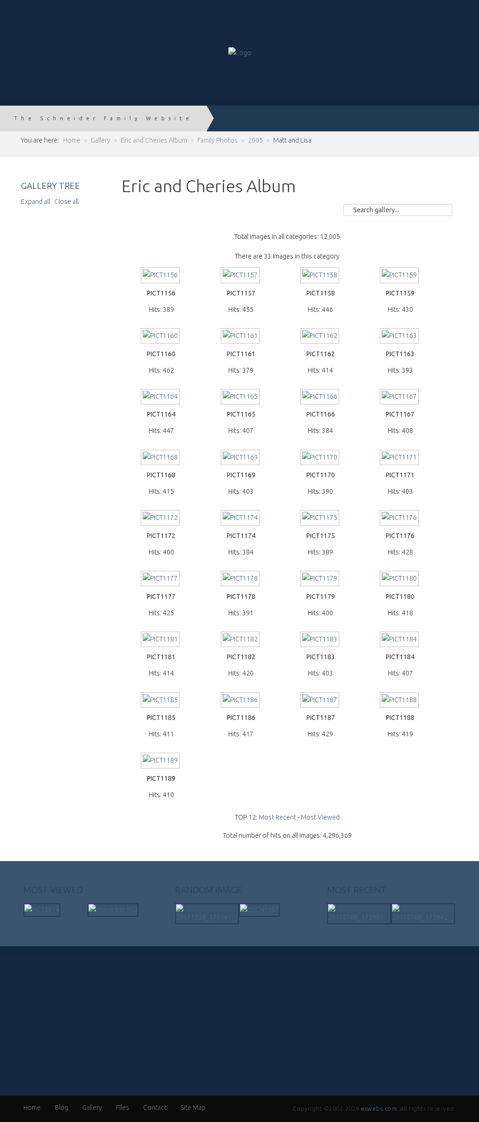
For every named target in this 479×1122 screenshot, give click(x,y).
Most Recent (277, 817)
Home (32, 1107)
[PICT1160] (161, 336)
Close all (66, 201)
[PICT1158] (320, 276)
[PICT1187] (320, 701)
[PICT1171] (400, 458)
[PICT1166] (320, 397)
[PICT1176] (400, 518)
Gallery (92, 1107)
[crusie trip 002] (112, 909)
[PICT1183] (320, 640)
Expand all (37, 201)
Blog (61, 1107)
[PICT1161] (241, 336)
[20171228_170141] (207, 913)
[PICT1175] (320, 518)
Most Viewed (320, 817)
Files (122, 1107)
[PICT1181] (161, 640)
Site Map (193, 1107)
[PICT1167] (400, 397)
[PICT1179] (320, 579)
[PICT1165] (241, 397)
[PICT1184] (400, 640)
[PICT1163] (400, 336)
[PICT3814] (41, 909)
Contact (155, 1107)
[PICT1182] (241, 640)
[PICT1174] (241, 518)
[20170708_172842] (423, 913)
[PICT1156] (161, 276)
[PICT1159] (400, 276)
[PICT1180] (400, 579)
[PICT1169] (241, 458)
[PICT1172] (161, 518)
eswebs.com (379, 1108)
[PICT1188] (400, 701)
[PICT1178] (241, 579)
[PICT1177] (161, 579)
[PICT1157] (241, 276)
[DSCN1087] (259, 909)
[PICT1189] (161, 761)
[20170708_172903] (359, 913)
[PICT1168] (161, 458)
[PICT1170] (320, 458)
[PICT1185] (161, 701)
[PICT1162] (320, 336)
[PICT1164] (161, 397)
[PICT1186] (241, 701)
